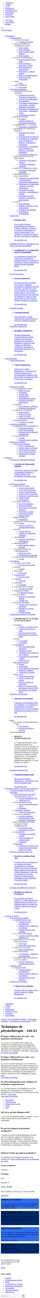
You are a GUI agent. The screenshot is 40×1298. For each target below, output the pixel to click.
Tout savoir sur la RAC (27, 830)
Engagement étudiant (26, 428)
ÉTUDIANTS (19, 832)
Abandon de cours (25, 651)
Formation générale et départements (26, 401)
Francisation (18, 844)
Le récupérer (23, 641)
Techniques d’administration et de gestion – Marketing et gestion (28, 111)
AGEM (21, 559)
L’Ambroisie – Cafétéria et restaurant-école (28, 955)
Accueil (3, 1019)
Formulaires (23, 842)
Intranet (8, 24)
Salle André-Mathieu (26, 949)
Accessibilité (9, 1288)
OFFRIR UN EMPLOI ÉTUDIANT (23, 888)
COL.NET (9, 20)
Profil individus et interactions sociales (26, 65)
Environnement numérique (28, 555)
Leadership (22, 585)
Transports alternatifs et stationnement (27, 540)
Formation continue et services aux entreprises (21, 788)
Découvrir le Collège (17, 387)
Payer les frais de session (27, 633)
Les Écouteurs (24, 500)
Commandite (23, 666)
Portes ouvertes (24, 412)
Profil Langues (24, 56)
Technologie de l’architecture (29, 137)
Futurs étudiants (11, 358)
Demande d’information (27, 820)
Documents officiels (21, 662)
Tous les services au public (19, 918)
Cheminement (19, 645)
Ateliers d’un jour (25, 414)
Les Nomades (23, 726)
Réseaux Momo (24, 516)
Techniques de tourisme (27, 115)
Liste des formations (26, 816)
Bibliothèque (9, 9)
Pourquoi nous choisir (26, 818)
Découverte (23, 573)
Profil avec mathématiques (28, 75)
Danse (21, 83)
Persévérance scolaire (26, 512)
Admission (4, 1195)
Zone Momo (9, 13)
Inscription (22, 808)
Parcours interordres (17, 274)
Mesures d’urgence (12, 1290)
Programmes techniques (18, 89)
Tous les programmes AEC (28, 798)
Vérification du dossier (27, 672)
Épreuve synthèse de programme (26, 683)
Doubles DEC (24, 394)
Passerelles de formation (27, 398)
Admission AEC (24, 800)
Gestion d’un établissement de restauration (28, 100)
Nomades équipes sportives (28, 440)
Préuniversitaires (15, 38)
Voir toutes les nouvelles (9, 1053)
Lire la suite (34, 1051)
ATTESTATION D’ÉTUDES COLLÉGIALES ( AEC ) (24, 795)
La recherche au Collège (13, 1284)
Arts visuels (23, 87)
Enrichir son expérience (18, 424)
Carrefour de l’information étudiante (22, 460)
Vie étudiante (14, 561)
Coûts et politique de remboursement (26, 839)
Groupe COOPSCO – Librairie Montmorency (27, 526)
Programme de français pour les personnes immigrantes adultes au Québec (28, 848)
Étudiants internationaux (27, 408)
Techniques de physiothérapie (24, 213)
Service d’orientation (26, 504)
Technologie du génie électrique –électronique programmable (27, 198)
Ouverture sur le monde (27, 565)
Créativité (17, 579)
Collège (8, 5)
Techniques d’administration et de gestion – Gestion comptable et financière (28, 105)
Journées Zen (23, 601)
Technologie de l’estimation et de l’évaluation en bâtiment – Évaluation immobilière (28, 149)
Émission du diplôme (26, 670)
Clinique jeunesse (25, 531)
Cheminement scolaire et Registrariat (22, 614)
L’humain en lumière (26, 422)
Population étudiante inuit (19, 770)
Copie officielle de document (29, 668)
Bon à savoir (18, 674)
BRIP (7, 1282)
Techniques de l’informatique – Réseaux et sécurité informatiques (29, 186)
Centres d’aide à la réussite (28, 448)
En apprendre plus (20, 240)
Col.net (3, 30)
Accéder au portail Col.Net (28, 627)
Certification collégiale (22, 810)
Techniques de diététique (27, 210)
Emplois (8, 1278)
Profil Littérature (24, 50)
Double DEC (14, 216)
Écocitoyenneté (19, 575)
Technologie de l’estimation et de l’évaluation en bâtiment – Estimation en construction (28, 142)
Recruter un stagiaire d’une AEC (21, 852)
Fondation (8, 14)
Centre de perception (26, 514)
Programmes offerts (25, 828)
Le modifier (23, 643)
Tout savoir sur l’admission (28, 406)
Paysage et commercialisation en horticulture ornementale (27, 121)
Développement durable (13, 1280)
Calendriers (9, 3)
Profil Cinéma (23, 48)
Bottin (3, 1268)
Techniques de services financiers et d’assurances (27, 96)
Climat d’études (24, 498)
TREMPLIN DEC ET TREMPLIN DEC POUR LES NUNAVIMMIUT (24, 245)
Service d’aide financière (27, 450)
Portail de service (11, 11)
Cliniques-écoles (15, 966)
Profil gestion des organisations (25, 78)
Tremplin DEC (24, 396)
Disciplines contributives (18, 326)
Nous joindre (9, 16)
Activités (22, 438)
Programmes (10, 36)
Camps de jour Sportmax (27, 946)
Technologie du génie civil (28, 154)
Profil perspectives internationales (25, 68)
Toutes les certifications (27, 812)
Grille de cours (10, 1102)
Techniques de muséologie (28, 127)
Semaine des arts (24, 612)
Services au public (12, 916)
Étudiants (8, 458)
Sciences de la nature (26, 42)
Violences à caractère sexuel (28, 496)
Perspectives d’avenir (12, 1104)
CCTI (7, 7)
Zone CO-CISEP (25, 416)
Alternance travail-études (27, 432)
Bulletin (21, 664)
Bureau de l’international (14, 1286)
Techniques (23, 393)
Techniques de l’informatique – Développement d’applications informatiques (29, 180)
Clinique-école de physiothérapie (25, 923)
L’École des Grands (26, 589)
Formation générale (16, 308)
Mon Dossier (9, 1292)
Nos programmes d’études (17, 1019)
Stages (7, 1106)
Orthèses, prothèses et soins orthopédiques (28, 207)
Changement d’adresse (27, 676)
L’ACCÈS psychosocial (27, 452)
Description (9, 1100)
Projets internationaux (26, 430)
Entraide (22, 569)
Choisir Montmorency (17, 360)
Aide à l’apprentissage (26, 446)
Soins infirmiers (24, 204)
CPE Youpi (23, 944)
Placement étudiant (25, 506)
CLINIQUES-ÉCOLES (22, 920)
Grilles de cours (24, 660)
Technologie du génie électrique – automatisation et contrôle (29, 192)
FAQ (7, 1108)
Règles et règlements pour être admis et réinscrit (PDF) (28, 687)
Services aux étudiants (17, 442)
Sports (12, 720)
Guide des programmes (27, 418)
